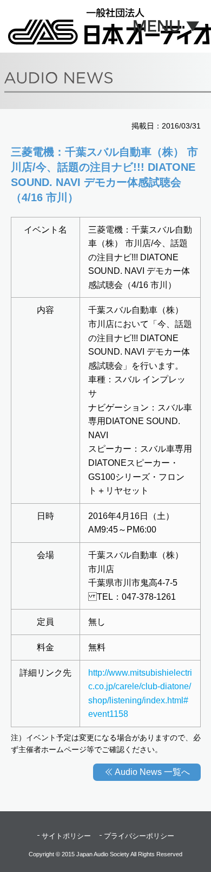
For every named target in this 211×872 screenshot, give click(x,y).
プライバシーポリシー (139, 836)
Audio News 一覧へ (152, 772)
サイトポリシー (66, 836)
